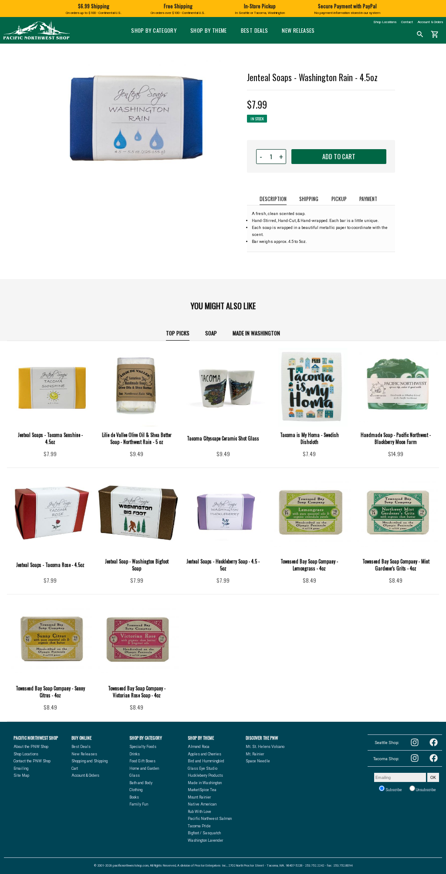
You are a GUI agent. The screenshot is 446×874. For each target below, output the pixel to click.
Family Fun (138, 804)
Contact (407, 22)
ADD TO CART (338, 156)
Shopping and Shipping (89, 761)
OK (433, 777)
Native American (202, 804)
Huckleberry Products (205, 775)
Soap (211, 333)
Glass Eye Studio (202, 768)
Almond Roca (198, 746)
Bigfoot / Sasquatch (204, 833)
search (420, 34)
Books (134, 797)
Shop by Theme (208, 30)
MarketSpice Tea (202, 790)
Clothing (135, 790)
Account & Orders (430, 22)
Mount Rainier (199, 797)
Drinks (134, 754)
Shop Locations (384, 22)
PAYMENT (368, 198)
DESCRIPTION (273, 198)
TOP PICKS (177, 333)
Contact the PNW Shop (32, 761)
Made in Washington (256, 333)
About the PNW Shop (31, 746)
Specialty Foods (142, 746)
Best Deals (254, 30)
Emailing (21, 768)
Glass (134, 775)
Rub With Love (199, 811)
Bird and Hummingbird (206, 761)
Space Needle (258, 761)
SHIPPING (308, 198)
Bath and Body (140, 783)
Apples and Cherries (204, 754)
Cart (74, 768)
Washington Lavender (205, 840)
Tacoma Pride (199, 826)
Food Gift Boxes (142, 761)
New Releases (298, 30)
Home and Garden (144, 768)
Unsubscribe (425, 790)
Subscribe (393, 790)
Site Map (21, 775)
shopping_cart (435, 34)
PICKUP (339, 198)
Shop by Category (153, 30)
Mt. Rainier (255, 754)
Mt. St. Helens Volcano (265, 746)
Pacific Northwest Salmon (210, 818)
